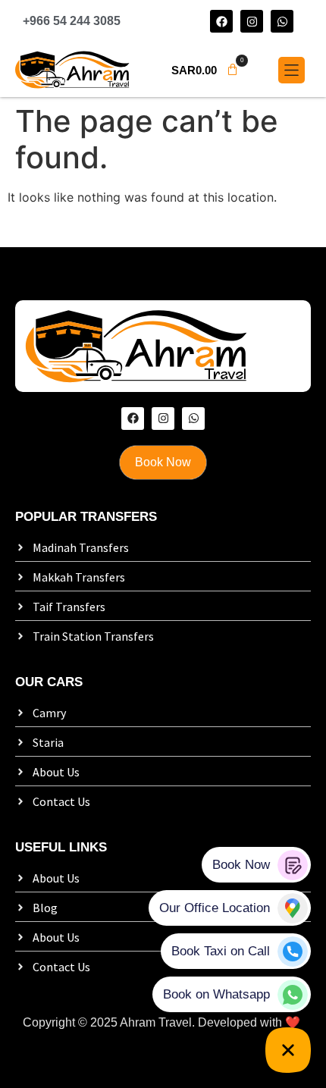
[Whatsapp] (282, 21)
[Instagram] (251, 21)
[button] (205, 70)
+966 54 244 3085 (72, 20)
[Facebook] (221, 21)
